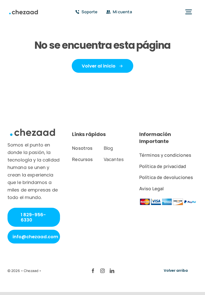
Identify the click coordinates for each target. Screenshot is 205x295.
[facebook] (93, 270)
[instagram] (102, 270)
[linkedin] (112, 270)
